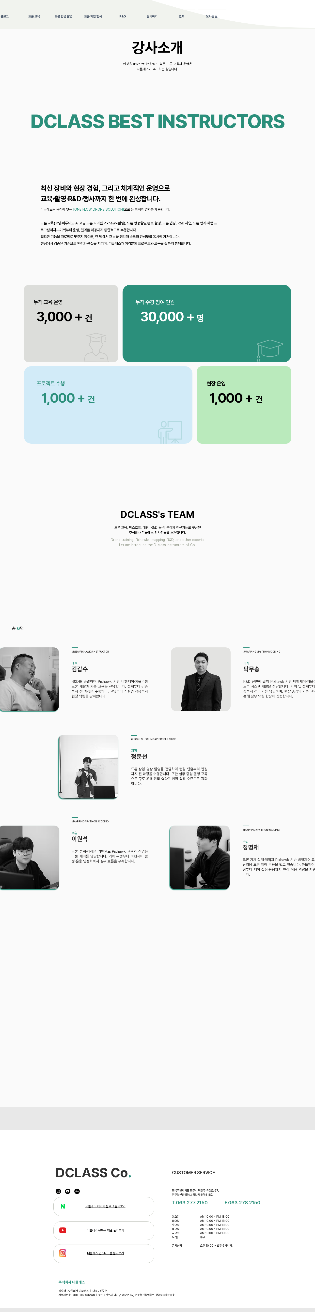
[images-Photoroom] (77, 1191)
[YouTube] (67, 1191)
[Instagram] (58, 1191)
